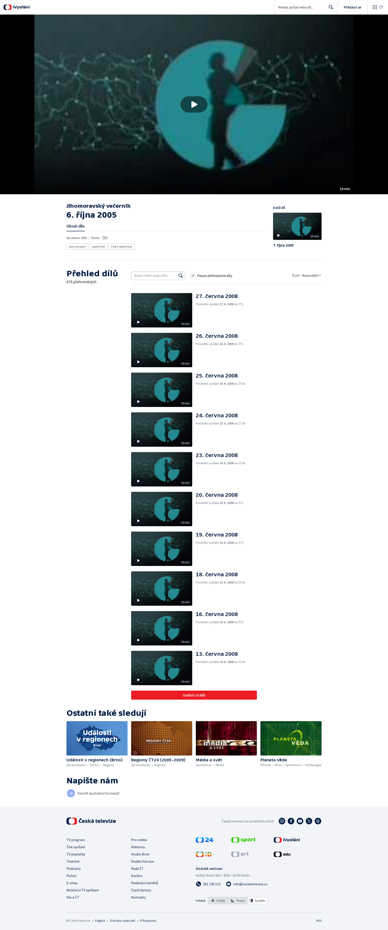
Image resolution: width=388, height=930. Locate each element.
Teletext (73, 861)
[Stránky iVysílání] (287, 841)
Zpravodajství (77, 246)
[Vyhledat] (180, 275)
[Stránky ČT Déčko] (204, 855)
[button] (194, 104)
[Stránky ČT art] (240, 855)
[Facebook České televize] (291, 821)
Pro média (139, 839)
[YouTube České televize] (300, 821)
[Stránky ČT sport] (243, 841)
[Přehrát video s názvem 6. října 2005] (194, 104)
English (100, 921)
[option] (218, 900)
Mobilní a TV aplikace (82, 890)
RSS (319, 921)
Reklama (138, 847)
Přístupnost (148, 921)
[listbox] (237, 900)
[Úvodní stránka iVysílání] (21, 7)
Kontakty (138, 897)
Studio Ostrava (142, 861)
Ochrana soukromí (122, 921)
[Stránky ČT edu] (282, 855)
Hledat (331, 7)
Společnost (98, 246)
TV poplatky (75, 854)
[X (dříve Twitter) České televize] (309, 821)
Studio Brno (140, 854)
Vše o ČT (72, 897)
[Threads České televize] (318, 821)
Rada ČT (137, 868)
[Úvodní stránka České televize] (91, 821)
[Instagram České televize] (282, 821)
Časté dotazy (141, 890)
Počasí (71, 875)
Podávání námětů (144, 883)
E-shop (71, 883)
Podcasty (73, 868)
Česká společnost (121, 246)
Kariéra (136, 875)
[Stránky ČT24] (204, 841)
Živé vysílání (75, 847)
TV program (75, 839)
